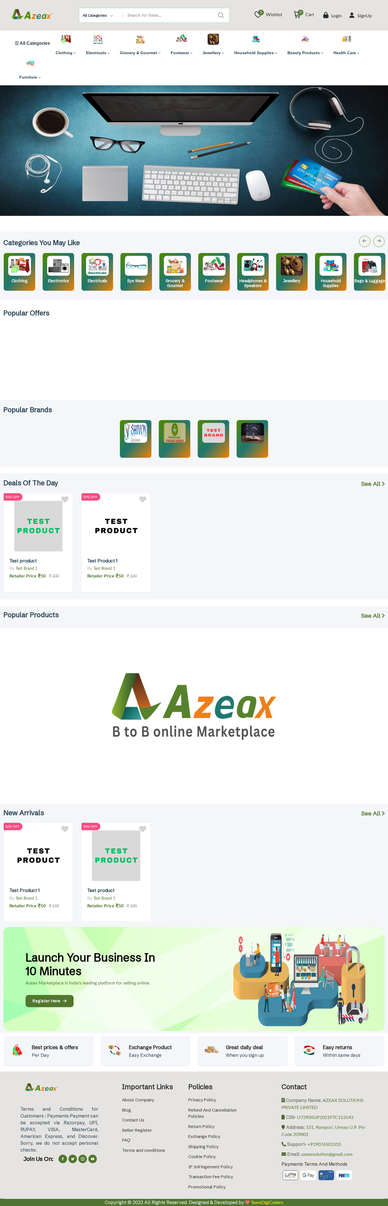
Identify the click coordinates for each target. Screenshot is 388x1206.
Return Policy (201, 1126)
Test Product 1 (102, 561)
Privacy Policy (202, 1099)
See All (371, 483)
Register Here (48, 1000)
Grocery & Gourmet (175, 283)
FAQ (126, 1140)
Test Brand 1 (26, 569)
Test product (23, 561)
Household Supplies (331, 283)
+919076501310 (323, 1144)
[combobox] (101, 15)
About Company (138, 1099)
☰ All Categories (32, 43)
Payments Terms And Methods (314, 1164)
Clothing (19, 280)
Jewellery (292, 280)
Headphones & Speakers (253, 283)
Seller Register (137, 1130)
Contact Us (133, 1120)
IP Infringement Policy (210, 1166)
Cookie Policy (202, 1156)
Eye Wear (136, 280)
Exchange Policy (204, 1136)
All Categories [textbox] (95, 15)
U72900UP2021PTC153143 (324, 1117)
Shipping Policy (203, 1146)
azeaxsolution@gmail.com (326, 1154)
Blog (126, 1110)
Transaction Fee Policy (210, 1176)
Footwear (214, 280)
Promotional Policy (207, 1187)
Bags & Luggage (369, 280)
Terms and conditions (143, 1150)
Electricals (97, 280)
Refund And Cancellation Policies (212, 1113)
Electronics (58, 280)
